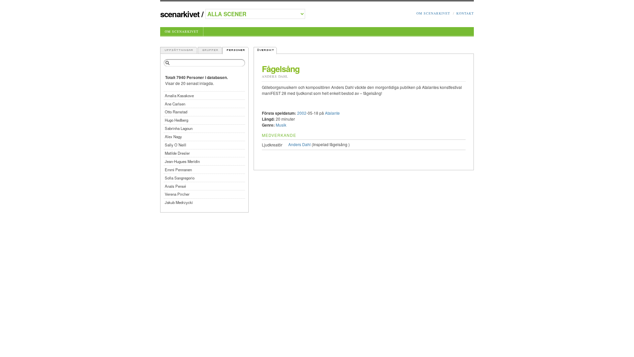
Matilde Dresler (177, 153)
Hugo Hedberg (176, 120)
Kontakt (465, 13)
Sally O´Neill (175, 144)
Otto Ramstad (176, 111)
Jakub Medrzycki (179, 202)
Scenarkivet (179, 14)
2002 (301, 113)
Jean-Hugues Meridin (182, 161)
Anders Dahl (275, 76)
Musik (281, 125)
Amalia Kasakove (179, 95)
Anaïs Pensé (175, 186)
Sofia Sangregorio (179, 177)
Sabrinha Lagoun (179, 128)
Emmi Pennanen (178, 169)
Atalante (332, 113)
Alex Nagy (173, 136)
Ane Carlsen (175, 103)
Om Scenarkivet (433, 13)
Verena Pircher (177, 194)
